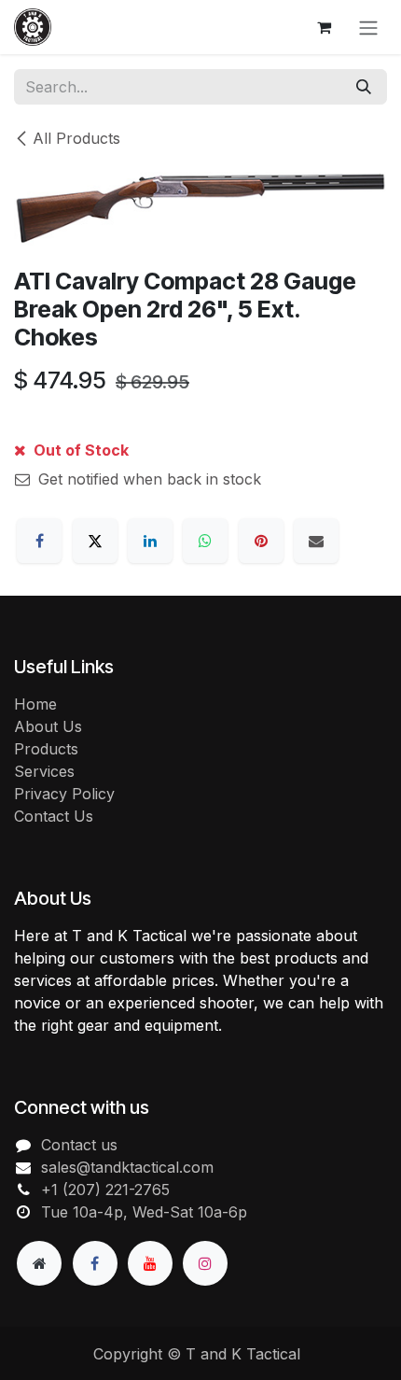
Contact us (79, 1144)
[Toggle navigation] (368, 27)
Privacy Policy (64, 793)
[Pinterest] (261, 540)
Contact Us (53, 816)
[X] (95, 540)
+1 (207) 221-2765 (105, 1189)
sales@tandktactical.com (127, 1167)
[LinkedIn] (150, 540)
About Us (48, 726)
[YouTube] (150, 1263)
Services (44, 771)
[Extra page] (39, 1263)
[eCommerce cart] (323, 27)
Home (35, 704)
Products (46, 748)
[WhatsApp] (205, 540)
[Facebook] (39, 540)
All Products (76, 138)
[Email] (316, 540)
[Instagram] (205, 1263)
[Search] (363, 87)
